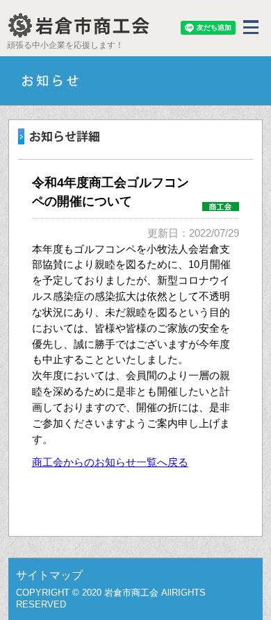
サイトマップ (49, 575)
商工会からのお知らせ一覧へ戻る (110, 462)
